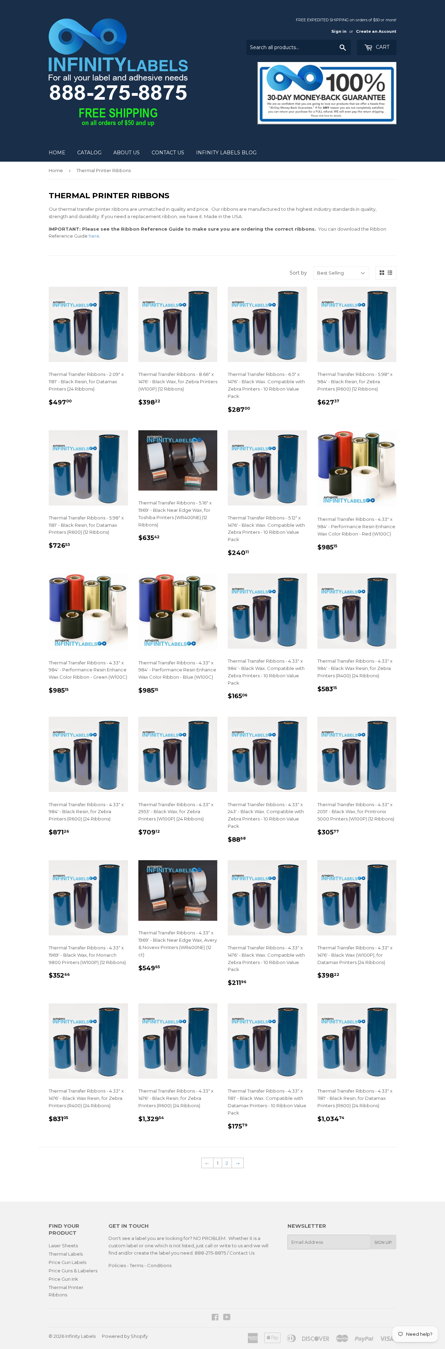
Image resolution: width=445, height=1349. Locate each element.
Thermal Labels (66, 1254)
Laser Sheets (63, 1245)
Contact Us (168, 152)
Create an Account (376, 31)
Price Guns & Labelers (73, 1270)
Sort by (298, 273)
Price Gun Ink (63, 1279)
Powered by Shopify (125, 1336)
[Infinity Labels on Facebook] (215, 1318)
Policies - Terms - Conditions (139, 1265)
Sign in (339, 31)
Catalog (89, 152)
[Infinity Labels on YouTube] (226, 1318)
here (94, 236)
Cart (381, 47)
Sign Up (383, 1242)
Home (57, 152)
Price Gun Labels (67, 1262)
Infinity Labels (80, 1336)
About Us (126, 152)
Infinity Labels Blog (226, 152)
